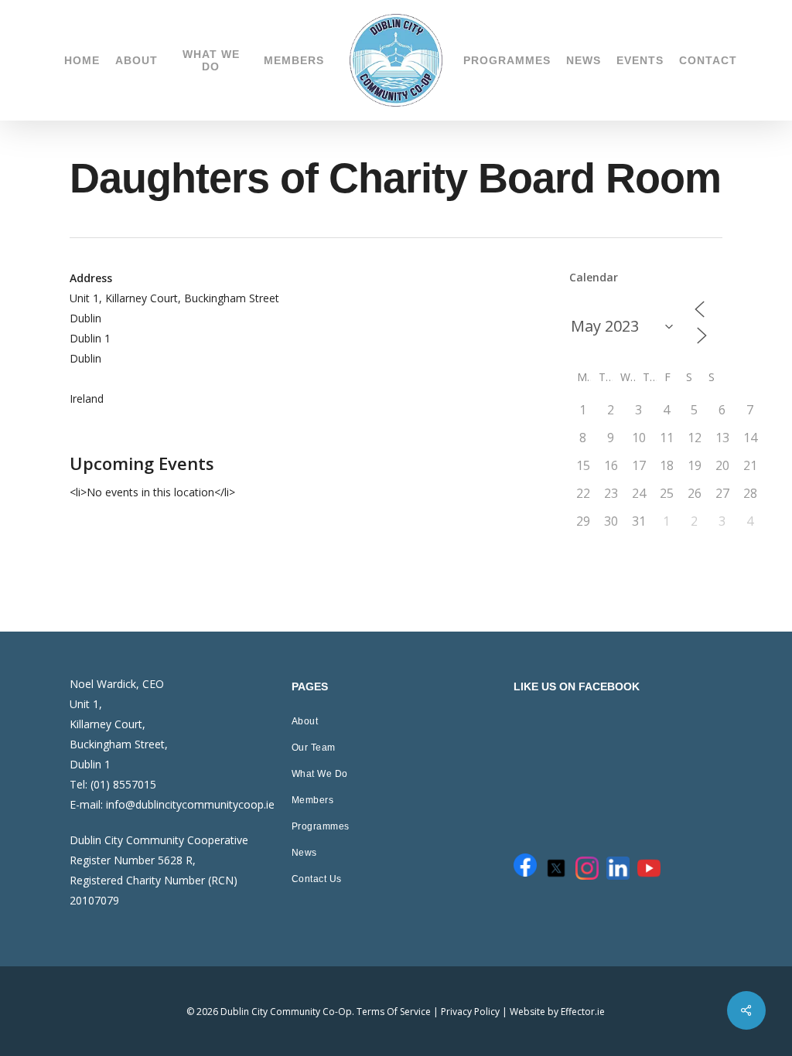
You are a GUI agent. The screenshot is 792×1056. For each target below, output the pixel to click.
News (304, 852)
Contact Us (317, 879)
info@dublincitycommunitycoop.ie (190, 804)
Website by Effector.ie (557, 1011)
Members (313, 800)
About (305, 721)
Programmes (321, 826)
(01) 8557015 (123, 784)
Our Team (314, 747)
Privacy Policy (470, 1011)
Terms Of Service (394, 1011)
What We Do (320, 773)
